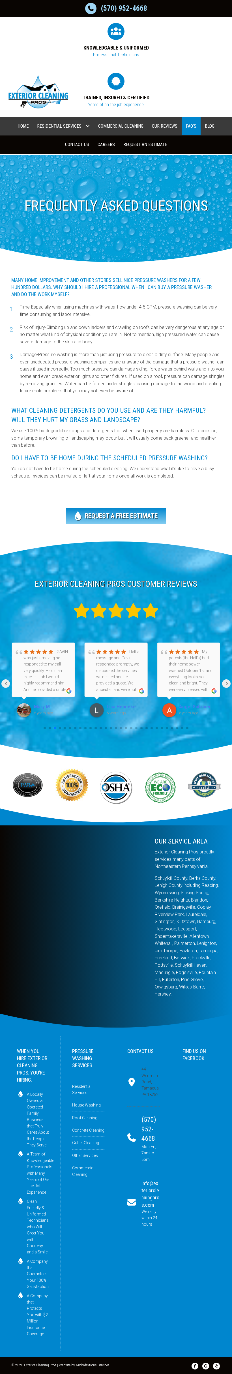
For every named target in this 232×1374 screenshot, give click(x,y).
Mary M (42, 706)
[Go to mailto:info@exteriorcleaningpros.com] (143, 1203)
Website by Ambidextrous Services (84, 1365)
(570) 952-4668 (124, 8)
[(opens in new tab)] (27, 784)
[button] (116, 516)
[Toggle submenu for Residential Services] (87, 126)
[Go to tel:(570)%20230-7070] (143, 1138)
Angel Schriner (195, 706)
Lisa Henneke (121, 706)
